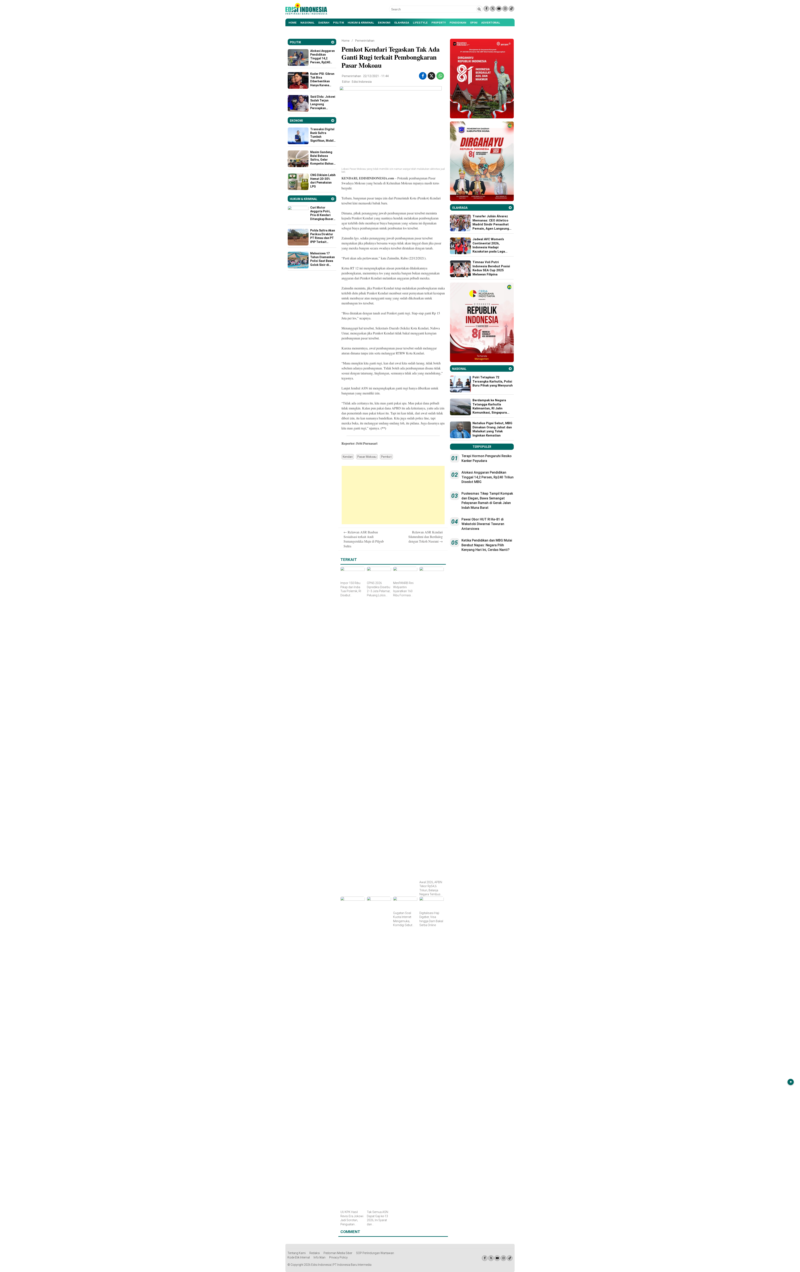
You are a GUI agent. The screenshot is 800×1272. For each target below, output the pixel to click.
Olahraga (401, 22)
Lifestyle (420, 22)
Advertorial (490, 22)
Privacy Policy (338, 1257)
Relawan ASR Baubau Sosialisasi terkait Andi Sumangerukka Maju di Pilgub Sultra (364, 539)
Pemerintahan (364, 40)
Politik (338, 22)
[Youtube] (499, 8)
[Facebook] (486, 8)
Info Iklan (319, 1257)
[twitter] (431, 75)
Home (293, 22)
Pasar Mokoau (366, 456)
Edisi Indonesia (362, 81)
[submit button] (479, 9)
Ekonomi (384, 22)
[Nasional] (510, 369)
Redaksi (314, 1253)
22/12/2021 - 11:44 (376, 76)
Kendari (348, 456)
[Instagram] (505, 8)
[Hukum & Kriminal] (332, 199)
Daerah (323, 22)
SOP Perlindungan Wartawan (375, 1253)
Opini (474, 22)
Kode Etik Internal (299, 1257)
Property (438, 22)
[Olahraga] (510, 208)
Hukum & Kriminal (361, 22)
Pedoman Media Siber (338, 1253)
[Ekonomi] (332, 121)
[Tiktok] (511, 8)
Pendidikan (458, 22)
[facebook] (423, 75)
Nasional (307, 22)
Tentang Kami (297, 1253)
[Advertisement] (393, 495)
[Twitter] (492, 8)
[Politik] (332, 42)
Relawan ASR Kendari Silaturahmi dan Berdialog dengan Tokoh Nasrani (425, 537)
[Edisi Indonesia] (306, 13)
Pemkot (386, 456)
